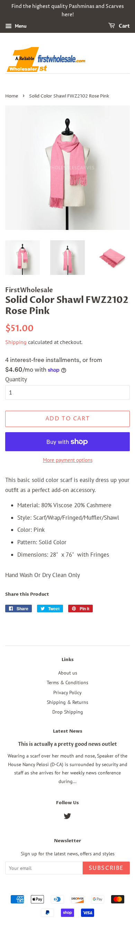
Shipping (16, 341)
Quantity (16, 379)
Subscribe (106, 868)
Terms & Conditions (67, 682)
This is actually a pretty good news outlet (67, 744)
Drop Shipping (67, 711)
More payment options (67, 460)
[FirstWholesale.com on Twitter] (67, 817)
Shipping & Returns (67, 702)
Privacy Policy (67, 692)
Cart (124, 26)
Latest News (67, 731)
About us (67, 672)
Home (11, 96)
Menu (20, 26)
